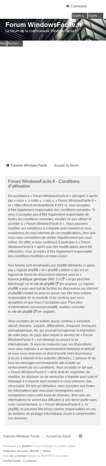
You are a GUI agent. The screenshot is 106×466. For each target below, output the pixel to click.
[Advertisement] (53, 102)
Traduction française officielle (21, 450)
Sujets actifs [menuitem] (95, 16)
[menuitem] (12, 460)
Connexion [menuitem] (79, 6)
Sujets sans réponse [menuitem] (79, 16)
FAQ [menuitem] (3, 43)
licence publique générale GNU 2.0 (34, 279)
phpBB (26, 445)
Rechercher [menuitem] (15, 43)
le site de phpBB (42, 284)
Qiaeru (47, 450)
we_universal (18, 455)
